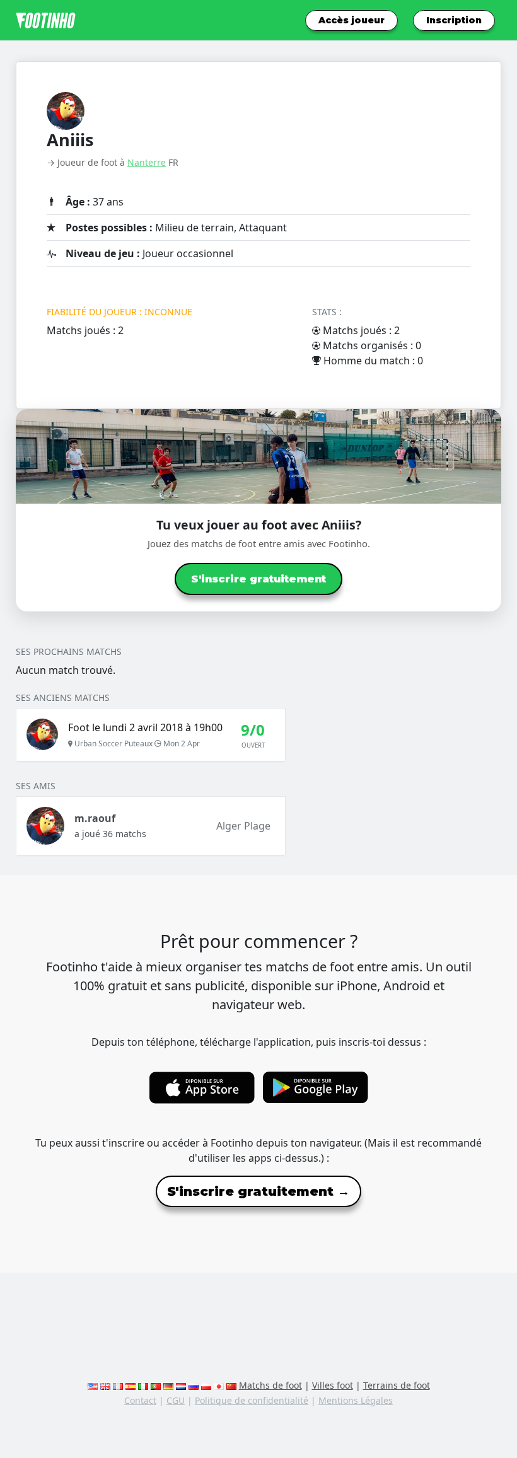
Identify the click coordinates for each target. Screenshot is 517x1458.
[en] (93, 1385)
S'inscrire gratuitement (258, 579)
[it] (143, 1385)
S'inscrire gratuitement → (258, 1191)
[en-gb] (105, 1385)
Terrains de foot (396, 1385)
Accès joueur (351, 20)
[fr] (118, 1385)
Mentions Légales (355, 1400)
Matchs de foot (270, 1385)
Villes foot (332, 1385)
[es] (130, 1385)
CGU (175, 1400)
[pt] (156, 1385)
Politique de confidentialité (251, 1400)
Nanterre (146, 162)
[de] (168, 1385)
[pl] (206, 1385)
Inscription (454, 20)
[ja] (219, 1385)
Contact (140, 1400)
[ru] (194, 1385)
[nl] (181, 1385)
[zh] (231, 1385)
